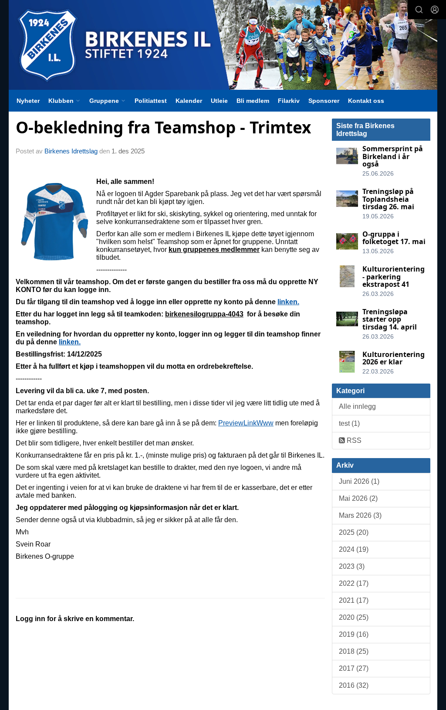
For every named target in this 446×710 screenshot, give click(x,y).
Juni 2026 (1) (359, 481)
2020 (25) (353, 617)
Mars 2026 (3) (360, 515)
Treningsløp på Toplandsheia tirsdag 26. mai (388, 199)
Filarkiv (289, 100)
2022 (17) (353, 583)
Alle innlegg (357, 406)
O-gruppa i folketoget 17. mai (394, 238)
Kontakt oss (366, 100)
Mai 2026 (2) (358, 498)
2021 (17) (353, 600)
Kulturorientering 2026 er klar (393, 358)
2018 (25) (353, 651)
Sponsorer (323, 100)
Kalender (189, 100)
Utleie (219, 100)
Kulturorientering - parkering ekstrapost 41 (393, 276)
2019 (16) (353, 634)
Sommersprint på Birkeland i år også (392, 156)
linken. (288, 302)
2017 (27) (353, 668)
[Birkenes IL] (223, 45)
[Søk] (419, 9)
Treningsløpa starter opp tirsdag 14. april (389, 319)
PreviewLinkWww (246, 423)
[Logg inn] (435, 9)
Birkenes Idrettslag (71, 151)
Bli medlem (253, 100)
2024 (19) (353, 549)
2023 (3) (352, 566)
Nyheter (28, 100)
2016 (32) (353, 685)
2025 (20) (353, 532)
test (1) (349, 423)
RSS (353, 440)
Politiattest (151, 100)
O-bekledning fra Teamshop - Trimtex (163, 127)
